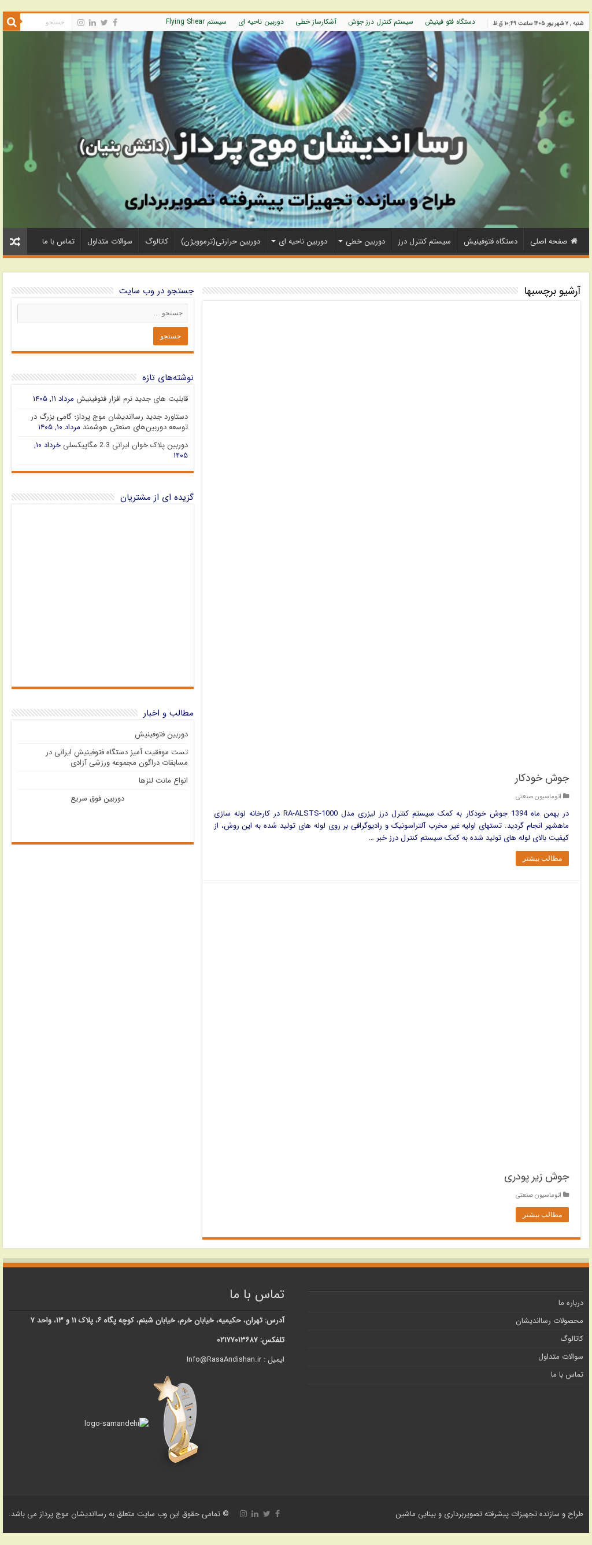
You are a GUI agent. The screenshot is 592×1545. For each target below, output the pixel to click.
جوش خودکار (542, 778)
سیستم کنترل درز (424, 241)
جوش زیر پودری (536, 1176)
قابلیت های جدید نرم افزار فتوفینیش (132, 399)
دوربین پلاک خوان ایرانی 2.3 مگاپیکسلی (125, 445)
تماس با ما (58, 241)
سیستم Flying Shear (196, 21)
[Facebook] (115, 23)
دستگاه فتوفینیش (490, 241)
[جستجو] (11, 22)
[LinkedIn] (92, 23)
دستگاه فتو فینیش (450, 21)
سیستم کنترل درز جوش (380, 21)
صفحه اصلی (549, 241)
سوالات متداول (109, 241)
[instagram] (81, 23)
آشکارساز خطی (315, 21)
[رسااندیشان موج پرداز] (296, 129)
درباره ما (570, 1303)
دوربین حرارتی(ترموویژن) (220, 241)
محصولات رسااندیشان (549, 1321)
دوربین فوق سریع (97, 798)
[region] (102, 595)
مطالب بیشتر (542, 858)
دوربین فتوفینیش (161, 734)
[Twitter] (104, 23)
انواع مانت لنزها (163, 781)
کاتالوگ (156, 241)
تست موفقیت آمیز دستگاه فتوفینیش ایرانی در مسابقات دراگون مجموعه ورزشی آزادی (117, 757)
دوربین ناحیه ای (261, 21)
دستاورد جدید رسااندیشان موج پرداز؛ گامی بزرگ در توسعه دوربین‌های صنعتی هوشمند (109, 422)
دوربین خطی (365, 241)
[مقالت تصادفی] (15, 241)
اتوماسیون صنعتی (538, 796)
